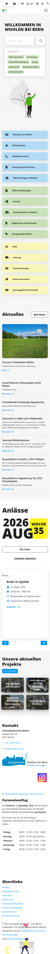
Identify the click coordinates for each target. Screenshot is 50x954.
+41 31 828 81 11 (13, 742)
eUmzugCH (14, 67)
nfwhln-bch (14, 748)
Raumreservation (31, 67)
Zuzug (35, 62)
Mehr (4, 370)
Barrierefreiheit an (10, 915)
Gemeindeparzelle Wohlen (37, 702)
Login (31, 3)
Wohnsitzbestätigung (18, 62)
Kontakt (5, 887)
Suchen (48, 4)
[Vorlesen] (22, 3)
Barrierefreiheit (9, 911)
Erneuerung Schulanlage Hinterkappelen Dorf (12, 702)
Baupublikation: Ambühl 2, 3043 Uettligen (23, 459)
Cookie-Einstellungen (12, 907)
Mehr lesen (6, 394)
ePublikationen (16, 71)
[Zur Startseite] (4, 10)
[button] (46, 10)
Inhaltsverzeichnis (10, 891)
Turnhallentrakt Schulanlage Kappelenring (23, 402)
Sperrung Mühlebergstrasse (15, 440)
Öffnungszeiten (16, 57)
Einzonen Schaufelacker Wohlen (18, 362)
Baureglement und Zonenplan (12, 685)
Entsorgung (32, 57)
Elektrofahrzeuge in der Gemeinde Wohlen (37, 685)
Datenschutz (8, 899)
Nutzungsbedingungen (12, 903)
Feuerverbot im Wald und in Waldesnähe (22, 418)
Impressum (7, 895)
